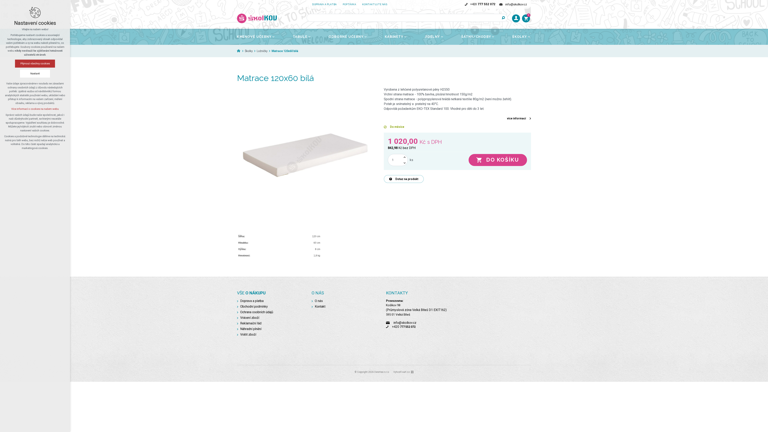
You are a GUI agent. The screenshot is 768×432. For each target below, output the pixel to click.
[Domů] (239, 50)
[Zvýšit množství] (405, 157)
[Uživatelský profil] (516, 18)
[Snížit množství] (405, 163)
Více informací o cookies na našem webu (35, 108)
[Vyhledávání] (407, 18)
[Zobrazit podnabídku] (273, 37)
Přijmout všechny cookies (35, 63)
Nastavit (35, 73)
